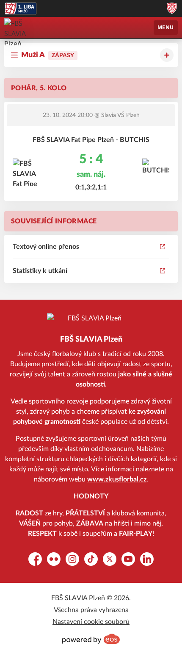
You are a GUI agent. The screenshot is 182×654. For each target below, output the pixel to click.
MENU (165, 27)
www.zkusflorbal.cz (116, 479)
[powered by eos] (91, 639)
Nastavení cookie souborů (91, 621)
